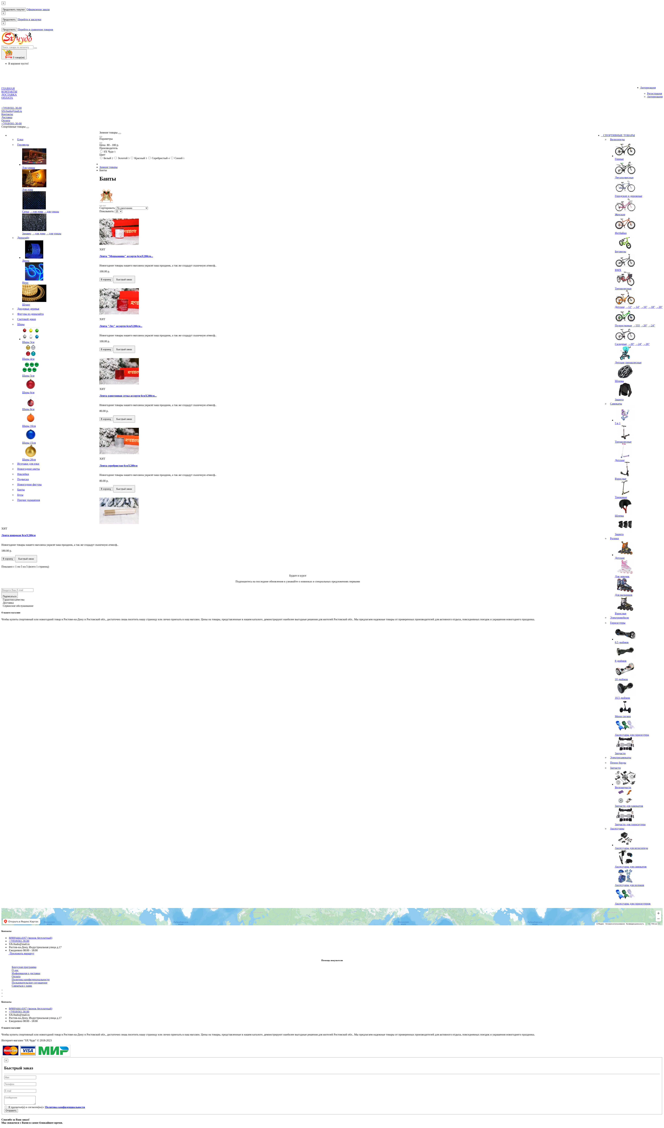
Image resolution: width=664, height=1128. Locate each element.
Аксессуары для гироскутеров (633, 903)
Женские (620, 214)
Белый (108, 158)
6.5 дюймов (622, 642)
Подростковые (623, 325)
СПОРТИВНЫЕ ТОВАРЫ (618, 135)
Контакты (7, 114)
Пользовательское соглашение (29, 982)
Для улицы (28, 167)
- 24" (651, 325)
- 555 (636, 325)
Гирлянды (23, 144)
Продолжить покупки (14, 9)
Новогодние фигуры (29, 484)
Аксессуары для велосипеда (631, 848)
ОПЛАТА (7, 97)
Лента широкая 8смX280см (18, 535)
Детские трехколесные (628, 362)
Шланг (26, 304)
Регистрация (654, 93)
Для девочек (622, 576)
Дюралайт (23, 237)
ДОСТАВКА (9, 94)
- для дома (36, 211)
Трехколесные (623, 288)
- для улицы (51, 211)
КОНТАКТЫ (9, 91)
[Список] (100, 205)
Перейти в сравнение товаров (35, 29)
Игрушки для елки (28, 463)
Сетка (25, 211)
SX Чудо (109, 151)
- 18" (651, 307)
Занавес (26, 233)
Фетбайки (621, 233)
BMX (618, 270)
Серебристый (160, 158)
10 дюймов (621, 679)
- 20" (659, 307)
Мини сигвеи (623, 716)
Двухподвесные (624, 177)
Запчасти (620, 753)
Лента (25, 260)
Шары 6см (28, 392)
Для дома (27, 189)
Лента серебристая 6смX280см (118, 465)
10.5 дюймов (622, 697)
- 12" (628, 307)
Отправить (11, 1110)
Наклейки (23, 474)
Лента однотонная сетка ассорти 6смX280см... (128, 395)
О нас (15, 970)
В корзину (106, 279)
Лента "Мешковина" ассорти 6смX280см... (126, 256)
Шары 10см (29, 426)
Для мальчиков (623, 594)
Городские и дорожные (628, 196)
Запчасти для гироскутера (630, 824)
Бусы (20, 494)
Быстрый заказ (124, 279)
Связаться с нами (22, 985)
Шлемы (619, 381)
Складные (621, 344)
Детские (620, 307)
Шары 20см (29, 459)
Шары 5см (28, 375)
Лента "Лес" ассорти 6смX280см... (120, 326)
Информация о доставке (26, 973)
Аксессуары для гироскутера (632, 734)
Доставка (6, 117)
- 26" (646, 344)
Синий (179, 158)
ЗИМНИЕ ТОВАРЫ (54, 135)
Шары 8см (28, 409)
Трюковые (621, 497)
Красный (140, 158)
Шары (21, 324)
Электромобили (619, 617)
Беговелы (620, 251)
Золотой (123, 158)
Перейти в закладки (29, 19)
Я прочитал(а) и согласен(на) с (46, 1107)
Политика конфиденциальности (31, 979)
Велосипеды (617, 139)
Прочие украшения (28, 500)
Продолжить (9, 19)
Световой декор (26, 319)
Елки (20, 139)
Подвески (23, 479)
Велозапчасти (623, 787)
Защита (619, 399)
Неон (25, 282)
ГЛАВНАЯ (8, 88)
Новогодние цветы (28, 468)
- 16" (643, 307)
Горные (619, 159)
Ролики (614, 538)
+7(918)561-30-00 (11, 108)
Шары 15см (29, 442)
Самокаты (616, 403)
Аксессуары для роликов (629, 885)
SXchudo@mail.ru (11, 111)
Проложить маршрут (21, 953)
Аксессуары (617, 828)
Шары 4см (28, 358)
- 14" (636, 307)
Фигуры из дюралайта (30, 313)
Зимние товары (108, 167)
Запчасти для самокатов (629, 805)
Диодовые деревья (28, 308)
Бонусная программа (24, 967)
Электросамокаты (620, 757)
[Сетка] (104, 205)
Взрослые (620, 478)
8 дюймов (620, 660)
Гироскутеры (617, 622)
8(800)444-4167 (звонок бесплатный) (30, 937)
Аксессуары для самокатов (631, 866)
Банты (21, 489)
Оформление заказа (38, 9)
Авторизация (655, 96)
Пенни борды (618, 762)
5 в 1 (617, 423)
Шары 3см (28, 342)
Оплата (5, 120)
